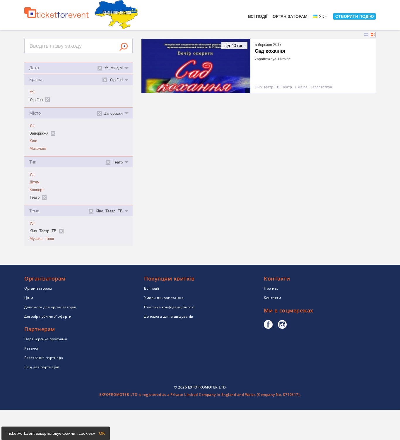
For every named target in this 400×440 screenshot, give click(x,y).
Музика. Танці (42, 239)
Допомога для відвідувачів (168, 316)
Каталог (31, 348)
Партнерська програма (45, 338)
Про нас (271, 288)
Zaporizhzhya (321, 87)
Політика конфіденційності (169, 307)
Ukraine (301, 87)
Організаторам (290, 16)
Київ (33, 141)
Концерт (37, 190)
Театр (287, 87)
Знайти (123, 47)
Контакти (272, 297)
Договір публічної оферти (47, 316)
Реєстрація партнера (43, 357)
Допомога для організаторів (50, 307)
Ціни (28, 297)
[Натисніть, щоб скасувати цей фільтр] (47, 99)
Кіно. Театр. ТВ (267, 87)
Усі (32, 92)
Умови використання (164, 297)
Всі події (257, 16)
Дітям (35, 182)
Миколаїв (38, 149)
